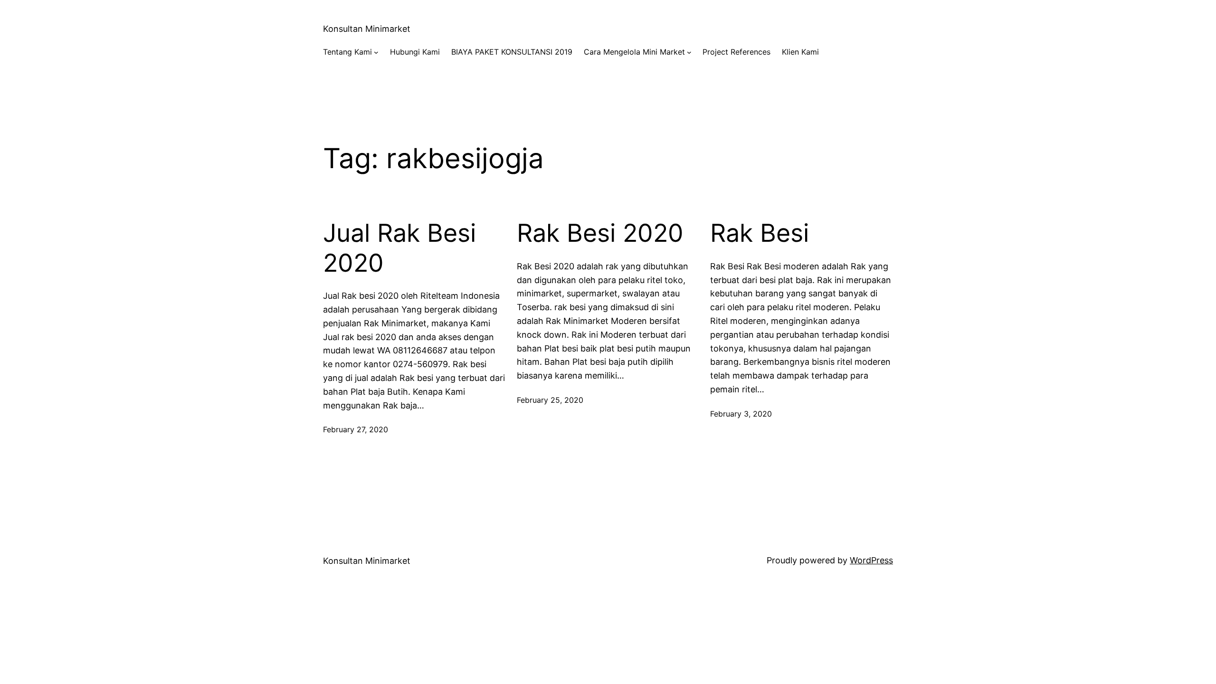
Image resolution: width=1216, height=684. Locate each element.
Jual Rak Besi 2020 (399, 247)
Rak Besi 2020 (600, 233)
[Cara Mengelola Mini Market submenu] (689, 52)
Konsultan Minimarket (366, 29)
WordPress (871, 560)
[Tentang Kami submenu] (376, 52)
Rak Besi (759, 233)
